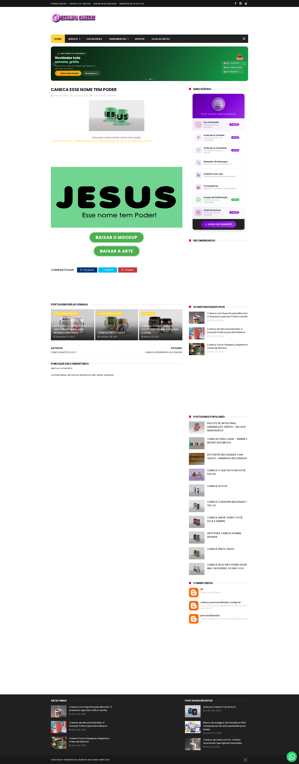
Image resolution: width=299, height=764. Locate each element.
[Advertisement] (185, 21)
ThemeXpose (70, 759)
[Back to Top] (245, 759)
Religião (111, 95)
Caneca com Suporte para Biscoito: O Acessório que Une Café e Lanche (227, 315)
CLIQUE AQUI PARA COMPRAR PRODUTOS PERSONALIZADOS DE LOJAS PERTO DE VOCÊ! (101, 141)
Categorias (94, 38)
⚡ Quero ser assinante (218, 224)
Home (57, 38)
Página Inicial (59, 3)
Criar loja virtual (80, 3)
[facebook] (235, 3)
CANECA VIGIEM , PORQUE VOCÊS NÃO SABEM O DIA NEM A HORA (160, 329)
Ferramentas (117, 38)
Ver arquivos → (91, 73)
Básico (73, 38)
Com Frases (99, 95)
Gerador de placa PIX (131, 3)
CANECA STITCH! (217, 486)
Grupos (140, 38)
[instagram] (240, 3)
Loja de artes (161, 38)
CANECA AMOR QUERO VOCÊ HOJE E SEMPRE (225, 519)
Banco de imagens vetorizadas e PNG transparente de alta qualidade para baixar (224, 726)
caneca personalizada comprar (220, 602)
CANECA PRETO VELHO (111, 332)
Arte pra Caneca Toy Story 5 (219, 707)
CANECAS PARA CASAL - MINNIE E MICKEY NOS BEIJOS (227, 440)
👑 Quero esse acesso (68, 73)
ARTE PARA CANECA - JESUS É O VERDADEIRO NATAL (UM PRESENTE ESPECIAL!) (72, 329)
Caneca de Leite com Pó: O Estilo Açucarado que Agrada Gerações (222, 741)
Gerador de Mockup (105, 3)
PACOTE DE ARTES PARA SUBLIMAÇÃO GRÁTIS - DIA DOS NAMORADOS (226, 426)
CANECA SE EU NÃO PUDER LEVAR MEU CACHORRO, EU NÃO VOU (227, 566)
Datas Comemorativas (66, 313)
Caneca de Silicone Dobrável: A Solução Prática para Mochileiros (226, 330)
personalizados (210, 615)
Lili (201, 589)
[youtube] (246, 3)
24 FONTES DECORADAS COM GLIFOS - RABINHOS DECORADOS (227, 456)
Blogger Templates (99, 759)
